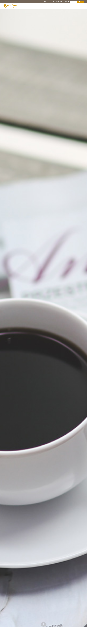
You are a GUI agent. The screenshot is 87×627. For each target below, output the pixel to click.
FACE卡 (81, 1)
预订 (73, 1)
